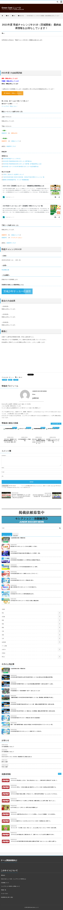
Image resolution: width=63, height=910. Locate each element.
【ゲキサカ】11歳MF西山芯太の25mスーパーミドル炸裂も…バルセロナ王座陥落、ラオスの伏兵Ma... (33, 814)
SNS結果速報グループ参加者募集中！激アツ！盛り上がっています (25, 690)
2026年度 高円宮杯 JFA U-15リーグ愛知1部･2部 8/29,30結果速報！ (25, 717)
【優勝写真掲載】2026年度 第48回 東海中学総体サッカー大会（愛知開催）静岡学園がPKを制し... (32, 697)
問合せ (3, 656)
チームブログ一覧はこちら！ (10, 106)
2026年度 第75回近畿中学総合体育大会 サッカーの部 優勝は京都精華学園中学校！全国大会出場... (32, 704)
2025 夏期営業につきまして (8, 751)
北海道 (3, 609)
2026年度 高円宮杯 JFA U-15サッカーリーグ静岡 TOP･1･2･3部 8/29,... (26, 731)
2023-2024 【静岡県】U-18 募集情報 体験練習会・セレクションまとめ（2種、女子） (10, 441)
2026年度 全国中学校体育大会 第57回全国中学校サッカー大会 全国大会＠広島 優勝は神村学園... (31, 677)
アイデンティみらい (16, 237)
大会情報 (5, 379)
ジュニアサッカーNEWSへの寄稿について (10, 886)
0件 (4, 33)
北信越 (3, 616)
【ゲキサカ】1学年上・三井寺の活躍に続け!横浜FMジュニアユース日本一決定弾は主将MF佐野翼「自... (33, 787)
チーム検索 (4, 645)
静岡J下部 (14, 427)
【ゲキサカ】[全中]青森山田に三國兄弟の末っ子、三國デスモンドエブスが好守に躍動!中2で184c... (32, 834)
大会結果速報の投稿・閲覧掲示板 (17, 537)
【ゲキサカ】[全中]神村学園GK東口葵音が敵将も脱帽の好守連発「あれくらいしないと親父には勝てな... (33, 841)
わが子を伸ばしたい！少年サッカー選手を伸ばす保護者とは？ (24, 807)
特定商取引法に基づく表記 (7, 897)
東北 (3, 612)
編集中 (10, 379)
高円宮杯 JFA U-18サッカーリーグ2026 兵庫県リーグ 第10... (23, 546)
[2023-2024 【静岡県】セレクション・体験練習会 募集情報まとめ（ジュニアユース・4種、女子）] (38, 428)
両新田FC (4, 133)
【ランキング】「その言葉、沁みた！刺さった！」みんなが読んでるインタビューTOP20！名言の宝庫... (33, 827)
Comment (3, 455)
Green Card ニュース (11, 8)
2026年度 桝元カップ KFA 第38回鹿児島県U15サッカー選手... (24, 566)
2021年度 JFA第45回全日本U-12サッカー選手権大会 (17, 161)
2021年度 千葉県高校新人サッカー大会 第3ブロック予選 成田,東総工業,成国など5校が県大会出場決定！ (21, 496)
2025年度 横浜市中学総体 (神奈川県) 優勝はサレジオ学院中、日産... (25, 553)
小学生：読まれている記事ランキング (13, 174)
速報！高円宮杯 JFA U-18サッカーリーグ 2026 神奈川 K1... (23, 587)
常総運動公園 (5, 269)
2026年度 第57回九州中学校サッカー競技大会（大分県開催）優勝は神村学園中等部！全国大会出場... (32, 711)
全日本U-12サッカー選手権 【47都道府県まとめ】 (28, 164)
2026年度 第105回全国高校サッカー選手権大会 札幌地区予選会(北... (25, 560)
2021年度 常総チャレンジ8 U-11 (11, 158)
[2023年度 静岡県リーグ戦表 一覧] (24, 428)
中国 (3, 631)
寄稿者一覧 (3, 890)
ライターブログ (4, 893)
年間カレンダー (56, 427)
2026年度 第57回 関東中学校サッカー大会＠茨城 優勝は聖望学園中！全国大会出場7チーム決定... (31, 684)
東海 (3, 623)
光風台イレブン (15, 141)
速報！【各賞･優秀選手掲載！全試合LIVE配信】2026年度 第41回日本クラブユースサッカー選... (31, 724)
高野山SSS (14, 133)
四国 (3, 634)
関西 (3, 627)
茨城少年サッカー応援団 (17, 291)
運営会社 (3, 875)
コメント (12, 377)
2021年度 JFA (6, 164)
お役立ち (4, 649)
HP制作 (3, 653)
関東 (3, 620)
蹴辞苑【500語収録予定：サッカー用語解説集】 (16, 179)
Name (3, 467)
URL (2, 476)
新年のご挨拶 (5, 761)
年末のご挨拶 (5, 766)
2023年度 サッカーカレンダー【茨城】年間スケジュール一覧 (52, 441)
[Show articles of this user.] (17, 395)
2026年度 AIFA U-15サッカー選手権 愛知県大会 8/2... (22, 593)
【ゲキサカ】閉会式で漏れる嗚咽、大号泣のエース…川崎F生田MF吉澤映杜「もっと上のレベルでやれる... (34, 793)
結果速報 (4, 642)
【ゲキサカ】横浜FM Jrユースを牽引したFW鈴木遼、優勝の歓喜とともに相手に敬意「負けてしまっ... (33, 800)
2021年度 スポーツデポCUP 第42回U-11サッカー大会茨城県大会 (21, 166)
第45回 (12, 164)
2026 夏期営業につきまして (8, 746)
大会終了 (16, 379)
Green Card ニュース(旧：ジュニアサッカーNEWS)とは (13, 879)
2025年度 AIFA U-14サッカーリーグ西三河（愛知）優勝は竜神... (24, 600)
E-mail (3, 471)
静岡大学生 (28, 427)
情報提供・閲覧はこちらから (13, 93)
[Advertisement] (31, 55)
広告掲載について (5, 882)
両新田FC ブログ (11, 146)
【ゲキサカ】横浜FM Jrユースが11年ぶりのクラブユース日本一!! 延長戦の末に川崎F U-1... (30, 821)
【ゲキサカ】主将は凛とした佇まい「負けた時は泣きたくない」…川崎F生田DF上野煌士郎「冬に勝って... (33, 780)
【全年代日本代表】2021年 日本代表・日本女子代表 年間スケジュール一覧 (23, 177)
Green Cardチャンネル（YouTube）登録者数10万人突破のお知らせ (17, 756)
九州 (3, 638)
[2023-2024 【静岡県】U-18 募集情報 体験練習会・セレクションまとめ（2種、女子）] (10, 428)
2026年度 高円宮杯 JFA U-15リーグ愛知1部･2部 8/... (22, 580)
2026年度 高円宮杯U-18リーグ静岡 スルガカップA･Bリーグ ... (24, 573)
